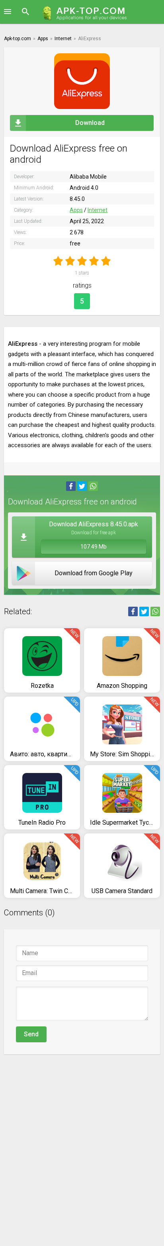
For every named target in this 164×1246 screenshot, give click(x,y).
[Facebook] (71, 486)
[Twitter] (82, 486)
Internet (97, 210)
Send (31, 1034)
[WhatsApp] (93, 486)
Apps (76, 210)
